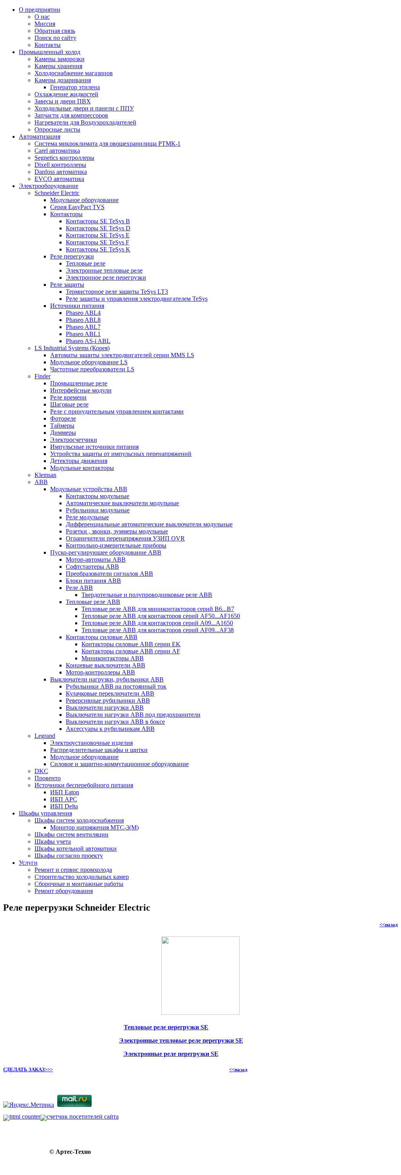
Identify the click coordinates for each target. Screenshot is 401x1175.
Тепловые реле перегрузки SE (166, 1027)
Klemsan (45, 475)
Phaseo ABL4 (83, 312)
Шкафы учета (52, 841)
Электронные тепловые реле (104, 270)
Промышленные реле (78, 383)
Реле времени (68, 397)
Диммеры (63, 432)
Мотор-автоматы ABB (96, 559)
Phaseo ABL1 (83, 334)
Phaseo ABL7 (83, 327)
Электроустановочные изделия (91, 742)
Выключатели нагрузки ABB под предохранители (133, 714)
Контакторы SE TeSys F (97, 242)
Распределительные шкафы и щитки (99, 750)
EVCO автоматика (59, 178)
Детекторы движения (78, 460)
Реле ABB (79, 587)
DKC (41, 771)
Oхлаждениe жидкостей (66, 94)
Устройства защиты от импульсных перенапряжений (120, 453)
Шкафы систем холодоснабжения (79, 820)
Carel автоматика (57, 150)
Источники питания (77, 305)
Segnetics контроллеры (64, 157)
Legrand (44, 735)
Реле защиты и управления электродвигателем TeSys (137, 298)
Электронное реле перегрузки (106, 277)
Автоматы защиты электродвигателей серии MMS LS (122, 355)
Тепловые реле (85, 263)
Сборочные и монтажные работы (78, 883)
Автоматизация (39, 136)
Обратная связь (54, 30)
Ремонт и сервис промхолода (73, 869)
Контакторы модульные (97, 496)
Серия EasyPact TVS (77, 207)
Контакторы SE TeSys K (98, 249)
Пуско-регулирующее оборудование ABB (105, 552)
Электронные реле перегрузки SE (171, 1053)
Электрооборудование (48, 186)
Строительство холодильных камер (81, 876)
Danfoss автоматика (60, 171)
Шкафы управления (45, 813)
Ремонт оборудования (63, 891)
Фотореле (63, 418)
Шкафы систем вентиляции (71, 834)
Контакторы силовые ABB (101, 637)
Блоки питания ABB (93, 580)
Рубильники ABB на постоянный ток (116, 686)
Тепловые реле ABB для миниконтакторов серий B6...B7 (157, 609)
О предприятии (39, 9)
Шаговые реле (69, 404)
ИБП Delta (64, 806)
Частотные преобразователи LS (92, 369)
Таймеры (62, 425)
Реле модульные (87, 517)
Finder (42, 376)
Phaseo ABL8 (83, 319)
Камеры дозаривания (62, 80)
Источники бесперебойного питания (83, 785)
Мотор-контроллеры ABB (100, 672)
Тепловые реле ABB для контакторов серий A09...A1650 (157, 623)
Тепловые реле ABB (93, 601)
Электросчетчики (73, 439)
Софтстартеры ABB (92, 566)
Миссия (44, 23)
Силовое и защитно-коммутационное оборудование (119, 764)
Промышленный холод (49, 52)
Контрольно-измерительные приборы (116, 545)
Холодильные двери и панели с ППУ (84, 108)
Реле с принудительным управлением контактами (117, 411)
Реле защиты (67, 284)
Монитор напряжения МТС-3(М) (94, 827)
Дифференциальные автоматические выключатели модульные (149, 524)
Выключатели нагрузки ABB (105, 707)
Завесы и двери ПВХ (62, 101)
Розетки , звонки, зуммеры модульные (117, 531)
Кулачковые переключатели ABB (110, 693)
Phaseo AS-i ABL (88, 341)
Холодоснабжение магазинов (73, 73)
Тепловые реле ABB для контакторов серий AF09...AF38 (157, 630)
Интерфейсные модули (81, 390)
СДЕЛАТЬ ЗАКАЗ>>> (28, 1069)
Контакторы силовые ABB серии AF (130, 651)
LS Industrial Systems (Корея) (72, 348)
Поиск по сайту (55, 37)
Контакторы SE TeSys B (98, 221)
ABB (41, 482)
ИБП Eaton (64, 792)
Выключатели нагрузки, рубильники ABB (107, 679)
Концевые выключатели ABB (105, 665)
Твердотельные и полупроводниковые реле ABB (146, 594)
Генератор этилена (75, 87)
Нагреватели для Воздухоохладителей (85, 122)
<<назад (388, 924)
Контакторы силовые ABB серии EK (131, 644)
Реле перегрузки (72, 256)
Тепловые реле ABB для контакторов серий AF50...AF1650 (160, 616)
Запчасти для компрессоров (71, 115)
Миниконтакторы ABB (112, 658)
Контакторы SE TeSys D (98, 228)
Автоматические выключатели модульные (122, 503)
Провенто (47, 778)
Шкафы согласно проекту (68, 855)
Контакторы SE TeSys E (98, 235)
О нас (42, 16)
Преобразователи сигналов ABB (109, 573)
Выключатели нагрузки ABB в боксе (115, 721)
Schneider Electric (56, 193)
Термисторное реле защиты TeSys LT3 (117, 291)
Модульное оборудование (84, 200)
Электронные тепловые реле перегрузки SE (181, 1040)
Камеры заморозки (59, 59)
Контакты (47, 45)
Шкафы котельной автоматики (75, 848)
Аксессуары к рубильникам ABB (110, 728)
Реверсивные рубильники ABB (108, 700)
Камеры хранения (58, 66)
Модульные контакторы (82, 468)
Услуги (28, 862)
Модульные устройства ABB (88, 489)
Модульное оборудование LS (89, 362)
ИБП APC (63, 799)
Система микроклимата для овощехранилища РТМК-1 (107, 143)
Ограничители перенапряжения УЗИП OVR (125, 538)
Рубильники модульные (98, 510)
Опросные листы (57, 129)
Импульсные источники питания (94, 446)
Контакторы (66, 214)
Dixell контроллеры (60, 164)
